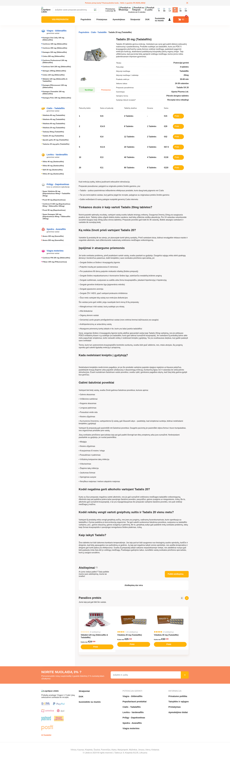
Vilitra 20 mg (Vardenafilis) (53, 174)
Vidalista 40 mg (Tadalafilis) (54, 119)
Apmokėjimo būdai (178, 712)
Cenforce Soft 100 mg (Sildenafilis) (57, 67)
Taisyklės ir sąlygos (178, 701)
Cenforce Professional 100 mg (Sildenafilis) (55, 61)
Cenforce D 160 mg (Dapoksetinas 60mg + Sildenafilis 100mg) (56, 205)
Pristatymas (101, 19)
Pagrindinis (86, 19)
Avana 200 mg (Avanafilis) (53, 240)
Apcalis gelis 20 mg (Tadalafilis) (56, 140)
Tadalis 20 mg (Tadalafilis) (53, 136)
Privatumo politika (177, 696)
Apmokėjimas (119, 19)
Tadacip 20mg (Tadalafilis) (53, 132)
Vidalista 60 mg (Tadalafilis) (54, 123)
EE (164, 11)
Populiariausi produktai (135, 701)
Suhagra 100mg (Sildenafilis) (54, 71)
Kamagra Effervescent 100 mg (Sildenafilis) (55, 86)
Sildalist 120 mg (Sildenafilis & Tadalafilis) (55, 80)
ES (186, 11)
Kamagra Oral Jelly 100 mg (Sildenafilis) (53, 39)
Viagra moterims (131, 728)
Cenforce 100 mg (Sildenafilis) (55, 44)
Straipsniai (135, 19)
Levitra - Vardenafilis (133, 712)
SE (180, 11)
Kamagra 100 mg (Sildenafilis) (55, 52)
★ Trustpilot (46, 735)
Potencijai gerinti (132, 691)
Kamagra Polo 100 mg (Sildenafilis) (57, 98)
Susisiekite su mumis (160, 19)
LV (170, 11)
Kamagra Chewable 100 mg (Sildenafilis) (54, 93)
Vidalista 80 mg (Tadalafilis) (54, 115)
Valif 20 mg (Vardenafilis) (53, 170)
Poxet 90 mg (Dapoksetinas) (54, 210)
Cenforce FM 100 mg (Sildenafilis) (56, 258)
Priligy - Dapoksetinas (134, 717)
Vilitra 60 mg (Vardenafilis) (53, 166)
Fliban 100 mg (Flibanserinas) (55, 262)
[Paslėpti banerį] (187, 2)
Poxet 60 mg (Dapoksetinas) (54, 200)
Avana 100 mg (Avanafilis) (53, 236)
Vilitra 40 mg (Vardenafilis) (53, 161)
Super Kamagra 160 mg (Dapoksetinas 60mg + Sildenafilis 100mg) (56, 216)
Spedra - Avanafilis (132, 723)
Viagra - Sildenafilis (132, 696)
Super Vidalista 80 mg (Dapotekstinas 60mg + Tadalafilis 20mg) (56, 193)
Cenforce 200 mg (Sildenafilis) (55, 48)
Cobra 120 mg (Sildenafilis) (54, 75)
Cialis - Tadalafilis (132, 707)
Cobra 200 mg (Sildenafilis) (54, 56)
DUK (147, 19)
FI (159, 11)
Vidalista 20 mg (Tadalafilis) (54, 128)
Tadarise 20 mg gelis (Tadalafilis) (56, 144)
